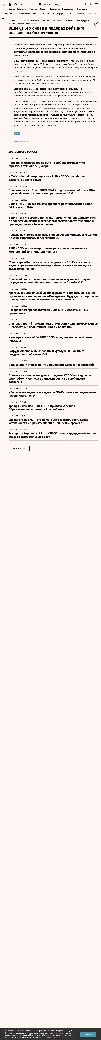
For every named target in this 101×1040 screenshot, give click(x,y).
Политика (33, 9)
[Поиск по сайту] (91, 4)
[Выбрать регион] (86, 4)
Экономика (21, 9)
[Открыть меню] (96, 4)
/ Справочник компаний (34, 20)
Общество (43, 9)
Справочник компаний (26, 14)
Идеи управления (77, 14)
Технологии (55, 9)
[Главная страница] (40, 4)
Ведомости (9, 14)
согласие (67, 1033)
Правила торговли (46, 14)
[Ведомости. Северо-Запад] (50, 4)
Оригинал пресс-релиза (24, 141)
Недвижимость (68, 9)
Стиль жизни (82, 9)
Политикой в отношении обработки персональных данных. (30, 1037)
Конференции (62, 14)
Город (89, 14)
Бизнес (12, 9)
